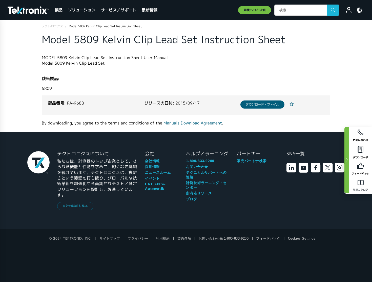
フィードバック (268, 238)
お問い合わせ (197, 167)
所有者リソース (199, 193)
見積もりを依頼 (254, 10)
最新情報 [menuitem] (149, 10)
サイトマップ (109, 238)
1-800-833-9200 (200, 161)
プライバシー (138, 238)
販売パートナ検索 (251, 161)
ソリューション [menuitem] (82, 10)
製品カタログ (360, 190)
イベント (152, 178)
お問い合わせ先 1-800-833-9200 (224, 238)
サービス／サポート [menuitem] (118, 10)
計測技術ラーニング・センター (206, 185)
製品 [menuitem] (59, 10)
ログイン (346, 11)
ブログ (191, 199)
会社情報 (152, 161)
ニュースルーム (158, 172)
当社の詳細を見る (75, 206)
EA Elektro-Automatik (155, 186)
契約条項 (184, 238)
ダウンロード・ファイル (262, 104)
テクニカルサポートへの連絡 (206, 174)
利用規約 (163, 238)
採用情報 (152, 167)
